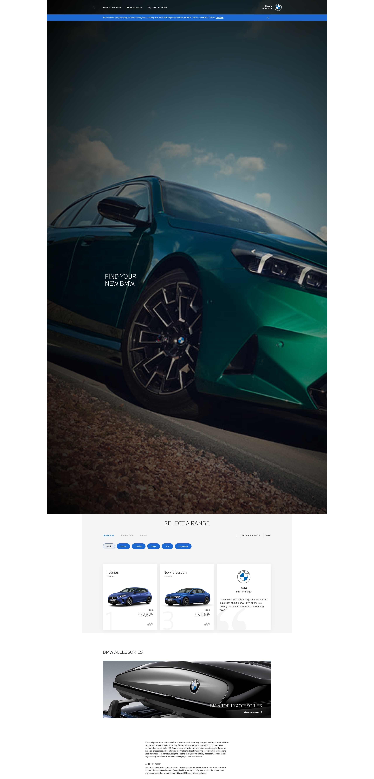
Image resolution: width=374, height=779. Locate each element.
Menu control (94, 7)
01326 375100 (160, 7)
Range (143, 535)
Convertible (183, 546)
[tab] (108, 535)
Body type (108, 535)
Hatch (109, 546)
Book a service (134, 7)
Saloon (123, 546)
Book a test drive (112, 7)
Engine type (127, 535)
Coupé (153, 546)
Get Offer (219, 17)
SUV (167, 546)
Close (268, 17)
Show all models (250, 535)
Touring (138, 546)
